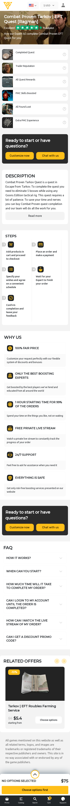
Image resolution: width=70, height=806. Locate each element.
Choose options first (35, 789)
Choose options (48, 720)
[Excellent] (35, 27)
